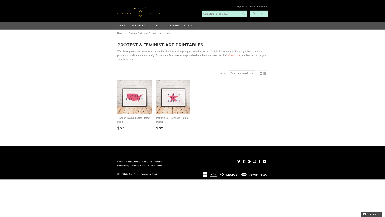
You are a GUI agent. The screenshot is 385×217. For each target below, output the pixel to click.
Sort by (222, 73)
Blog (159, 25)
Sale (120, 25)
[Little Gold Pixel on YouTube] (264, 161)
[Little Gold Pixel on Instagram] (254, 161)
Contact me (234, 55)
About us (159, 162)
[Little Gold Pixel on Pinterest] (249, 161)
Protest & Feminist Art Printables (143, 33)
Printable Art (140, 25)
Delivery (173, 25)
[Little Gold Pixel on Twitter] (238, 161)
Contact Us (373, 214)
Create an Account (258, 6)
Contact (189, 25)
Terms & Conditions (156, 165)
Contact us (147, 162)
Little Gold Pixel (131, 174)
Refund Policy (123, 165)
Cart (261, 13)
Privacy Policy (138, 165)
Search (120, 162)
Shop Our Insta (133, 162)
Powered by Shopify (149, 174)
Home (119, 33)
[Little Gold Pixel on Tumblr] (259, 161)
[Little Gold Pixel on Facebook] (244, 161)
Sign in (240, 6)
